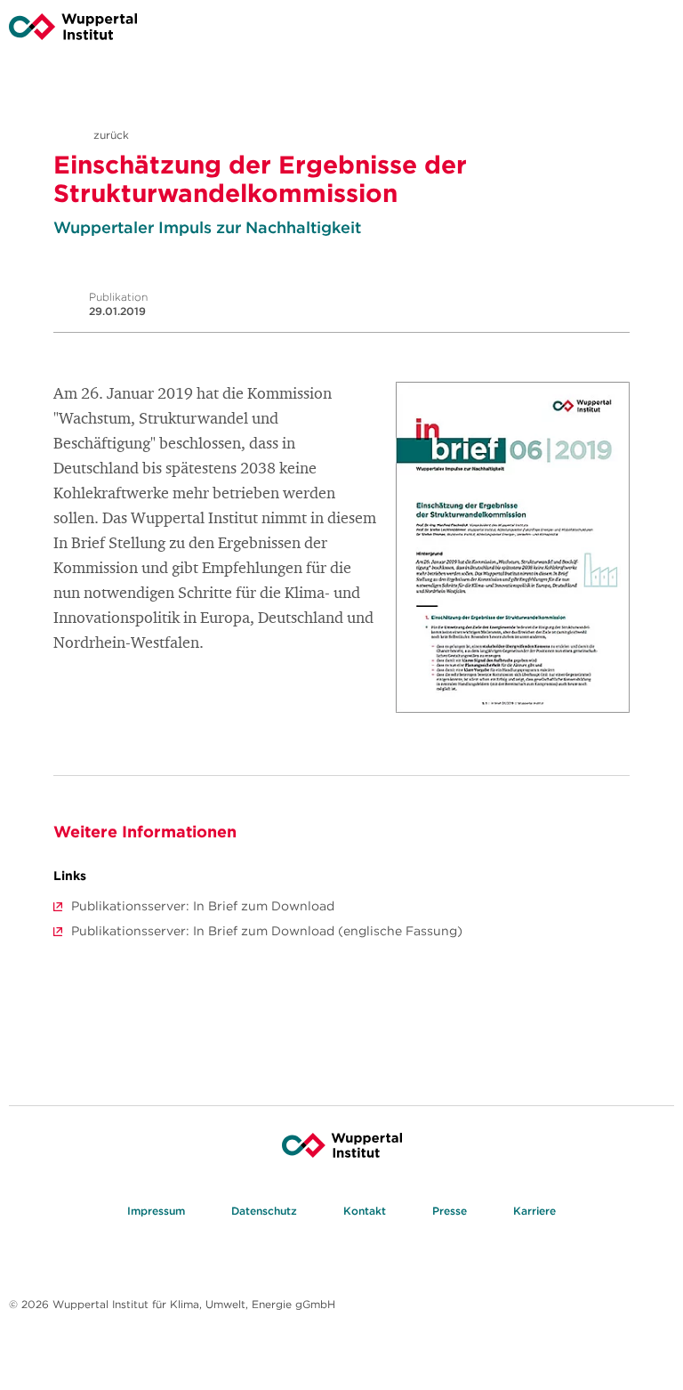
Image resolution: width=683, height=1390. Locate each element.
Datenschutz (264, 1210)
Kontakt (364, 1210)
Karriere (534, 1210)
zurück (109, 134)
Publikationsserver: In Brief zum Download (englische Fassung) (266, 931)
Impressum (156, 1210)
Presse (449, 1210)
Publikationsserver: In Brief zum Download (202, 906)
